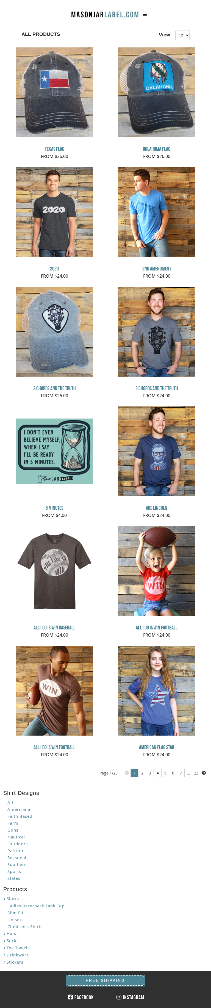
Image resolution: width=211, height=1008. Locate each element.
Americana (18, 809)
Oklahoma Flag (156, 149)
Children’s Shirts (25, 926)
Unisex (14, 919)
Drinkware (18, 955)
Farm (12, 823)
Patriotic (16, 850)
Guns (12, 830)
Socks (13, 940)
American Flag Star (156, 747)
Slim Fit (15, 912)
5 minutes (54, 508)
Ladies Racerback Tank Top (36, 905)
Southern (17, 864)
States (13, 878)
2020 (54, 269)
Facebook (83, 997)
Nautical (16, 837)
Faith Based (19, 816)
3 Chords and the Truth (54, 388)
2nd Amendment (156, 269)
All (10, 802)
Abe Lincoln (156, 508)
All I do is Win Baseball (54, 627)
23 (196, 773)
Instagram (133, 997)
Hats (11, 933)
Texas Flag (54, 149)
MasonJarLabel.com (105, 12)
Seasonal (16, 857)
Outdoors (17, 843)
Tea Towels (18, 947)
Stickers (15, 962)
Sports (14, 871)
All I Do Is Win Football (156, 627)
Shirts (13, 898)
